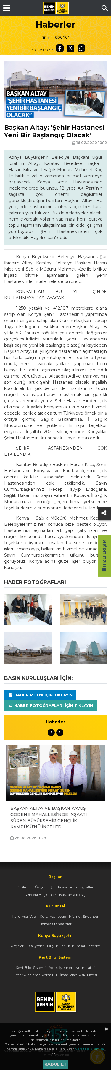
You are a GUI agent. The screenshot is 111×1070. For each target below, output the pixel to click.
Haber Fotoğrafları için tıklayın (53, 705)
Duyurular (56, 946)
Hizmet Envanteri (84, 916)
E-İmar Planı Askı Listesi (76, 975)
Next (59, 732)
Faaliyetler (35, 946)
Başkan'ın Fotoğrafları (75, 887)
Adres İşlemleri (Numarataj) (72, 967)
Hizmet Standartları (55, 924)
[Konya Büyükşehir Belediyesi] (56, 8)
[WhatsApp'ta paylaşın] (81, 48)
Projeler (17, 946)
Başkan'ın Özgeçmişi (35, 887)
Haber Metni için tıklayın (43, 694)
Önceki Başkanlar (41, 894)
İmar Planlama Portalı (33, 975)
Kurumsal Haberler (84, 946)
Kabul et (55, 1064)
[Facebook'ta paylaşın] (60, 48)
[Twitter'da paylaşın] (71, 48)
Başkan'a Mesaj (72, 894)
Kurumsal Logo (53, 916)
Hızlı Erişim (104, 554)
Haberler (60, 37)
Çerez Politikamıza (89, 1049)
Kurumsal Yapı (24, 916)
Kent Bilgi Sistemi (31, 967)
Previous (51, 732)
